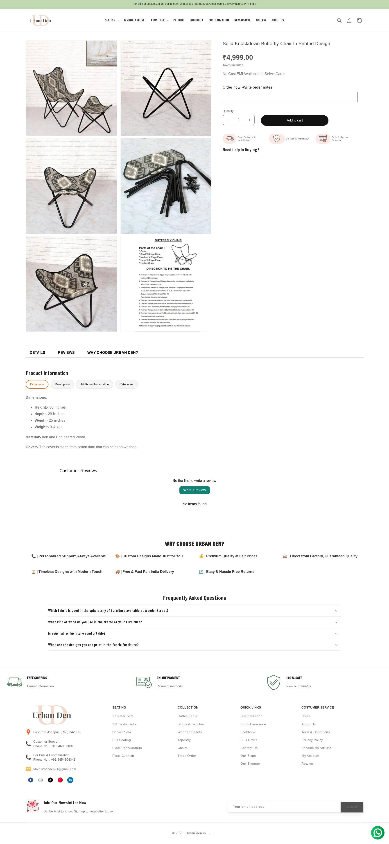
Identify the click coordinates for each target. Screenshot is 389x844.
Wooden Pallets (190, 732)
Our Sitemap (250, 764)
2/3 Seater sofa (124, 724)
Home (305, 716)
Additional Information (94, 384)
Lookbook (248, 732)
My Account (310, 756)
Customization (251, 716)
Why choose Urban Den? (112, 353)
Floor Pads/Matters (127, 748)
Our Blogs (248, 756)
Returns (307, 764)
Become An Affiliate (316, 748)
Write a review (194, 490)
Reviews (66, 353)
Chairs (183, 748)
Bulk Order (248, 740)
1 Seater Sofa (123, 716)
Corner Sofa (121, 732)
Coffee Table (187, 716)
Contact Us (249, 748)
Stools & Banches (191, 724)
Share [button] (232, 218)
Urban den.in (196, 833)
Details (37, 353)
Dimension (37, 384)
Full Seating (121, 740)
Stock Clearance (253, 724)
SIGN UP (352, 807)
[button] (111, 20)
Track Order (187, 756)
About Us (308, 724)
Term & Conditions (315, 732)
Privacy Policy (312, 740)
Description (62, 384)
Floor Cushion (123, 756)
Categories (126, 384)
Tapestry (184, 740)
